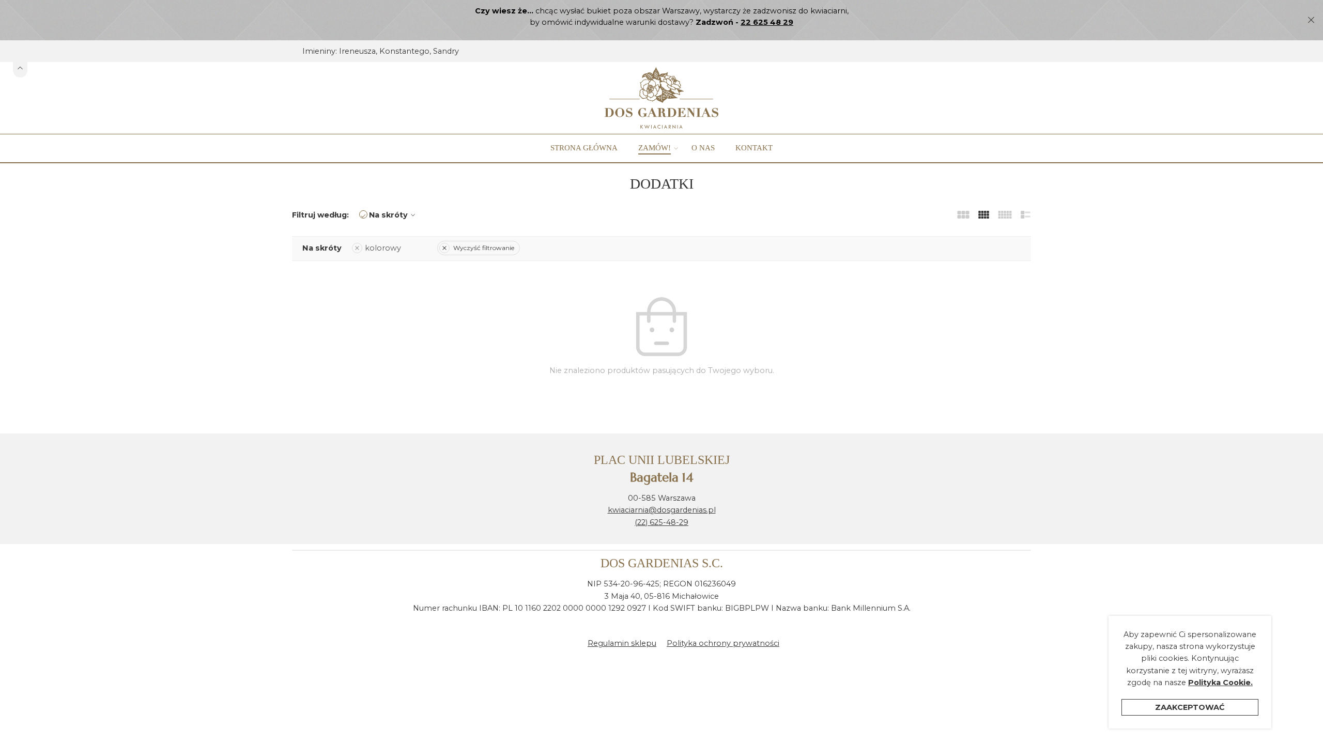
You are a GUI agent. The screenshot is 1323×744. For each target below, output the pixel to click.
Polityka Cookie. (1220, 682)
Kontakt (754, 148)
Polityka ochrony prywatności (723, 643)
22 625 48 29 (767, 22)
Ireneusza (357, 51)
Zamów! (654, 148)
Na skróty (388, 215)
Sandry (446, 51)
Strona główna (584, 148)
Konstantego (404, 51)
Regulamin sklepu (622, 643)
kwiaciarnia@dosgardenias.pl (662, 510)
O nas (703, 148)
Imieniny (318, 51)
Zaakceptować (1190, 707)
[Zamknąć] (1311, 20)
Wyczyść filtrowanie (483, 248)
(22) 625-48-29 (661, 522)
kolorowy (383, 248)
